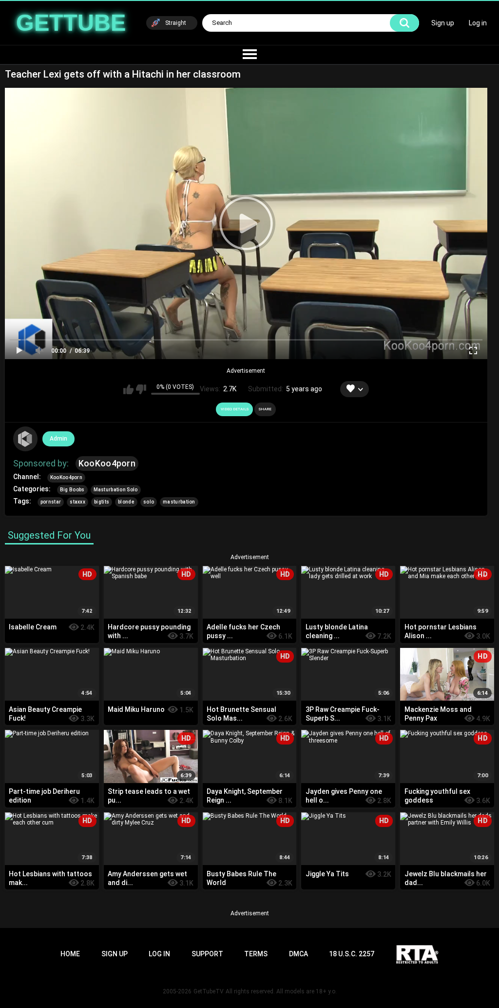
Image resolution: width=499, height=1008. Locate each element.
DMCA (298, 954)
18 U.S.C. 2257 (351, 954)
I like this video (128, 389)
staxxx (77, 501)
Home (70, 954)
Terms (256, 954)
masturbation (179, 501)
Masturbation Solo (116, 489)
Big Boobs (72, 489)
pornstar (50, 501)
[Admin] (25, 438)
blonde (126, 501)
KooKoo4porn (106, 463)
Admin (58, 438)
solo (148, 501)
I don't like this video (141, 389)
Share (265, 409)
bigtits (101, 501)
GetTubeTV (208, 991)
